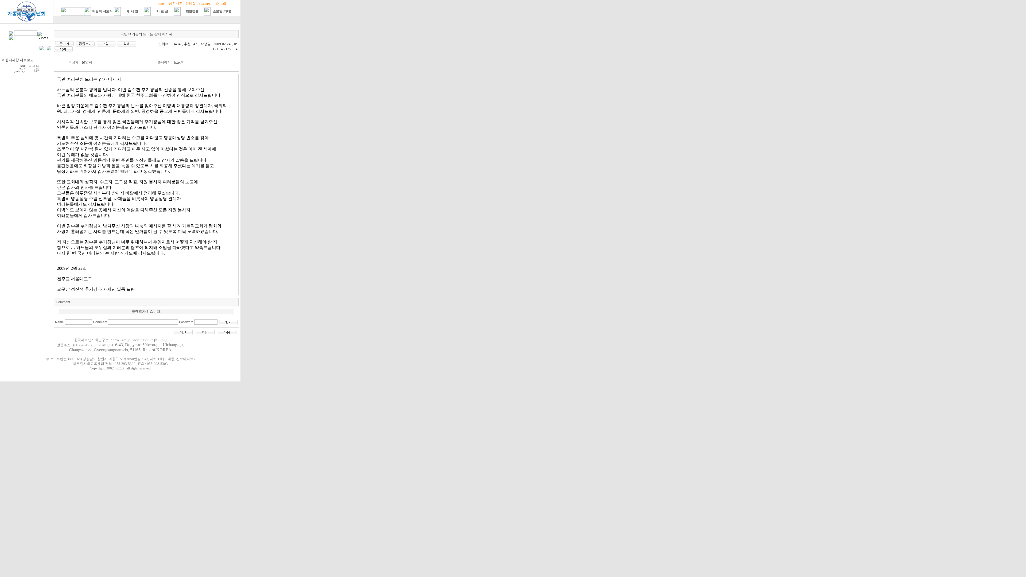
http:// (178, 62)
